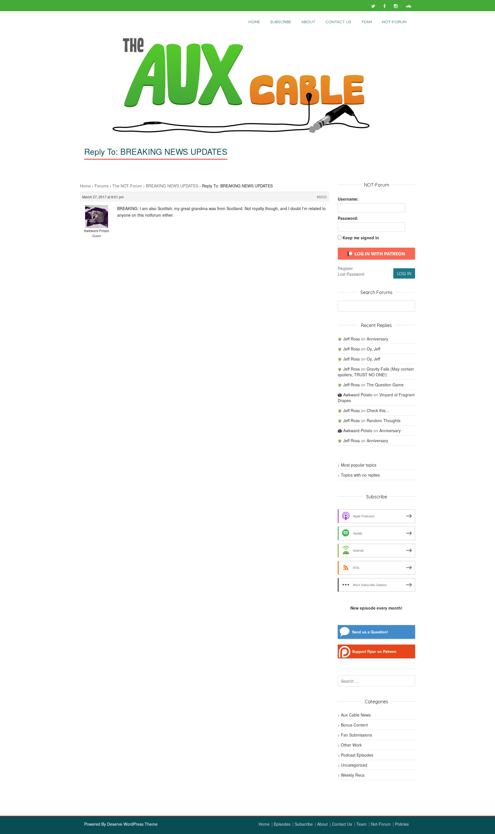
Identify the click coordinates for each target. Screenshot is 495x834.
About (308, 21)
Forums (102, 186)
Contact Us (338, 21)
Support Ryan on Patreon (374, 651)
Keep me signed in (361, 237)
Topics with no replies (360, 475)
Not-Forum (381, 824)
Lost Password (351, 274)
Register (345, 268)
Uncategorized (354, 765)
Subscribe (280, 21)
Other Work (351, 745)
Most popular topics (358, 465)
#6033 (322, 196)
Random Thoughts (383, 420)
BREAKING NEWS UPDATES (172, 186)
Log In (404, 273)
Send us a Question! (370, 632)
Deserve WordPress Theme (132, 824)
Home (254, 21)
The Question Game (385, 384)
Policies (402, 824)
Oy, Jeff (373, 349)
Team (366, 21)
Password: (348, 218)
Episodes (282, 824)
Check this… (378, 410)
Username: (348, 199)
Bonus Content (354, 725)
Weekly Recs (352, 775)
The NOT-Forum (127, 186)
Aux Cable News (356, 715)
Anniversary (377, 339)
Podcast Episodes (357, 755)
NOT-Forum (394, 21)
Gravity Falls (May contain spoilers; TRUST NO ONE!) (376, 371)
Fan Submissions (356, 735)
